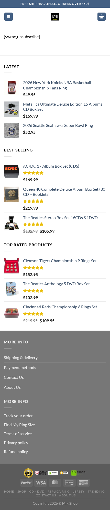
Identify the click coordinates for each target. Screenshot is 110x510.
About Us (12, 387)
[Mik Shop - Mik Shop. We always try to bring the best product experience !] (55, 17)
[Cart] (101, 17)
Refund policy (16, 451)
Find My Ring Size (19, 424)
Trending (96, 491)
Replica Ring (59, 491)
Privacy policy (16, 442)
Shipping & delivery (21, 357)
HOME (9, 491)
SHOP (21, 491)
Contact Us (14, 377)
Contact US (46, 495)
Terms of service (18, 433)
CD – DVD (36, 491)
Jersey (78, 491)
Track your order (18, 415)
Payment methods (20, 367)
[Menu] (8, 17)
